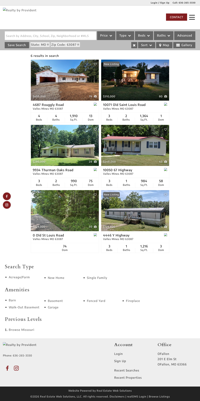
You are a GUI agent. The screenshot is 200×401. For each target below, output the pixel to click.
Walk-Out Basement (24, 307)
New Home (56, 277)
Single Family (97, 277)
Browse (21, 329)
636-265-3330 (187, 2)
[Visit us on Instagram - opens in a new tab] (7, 205)
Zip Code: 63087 (63, 44)
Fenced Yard (96, 301)
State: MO (38, 44)
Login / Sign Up (160, 2)
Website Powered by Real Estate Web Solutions (100, 390)
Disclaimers (117, 396)
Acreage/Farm (19, 277)
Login (118, 353)
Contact (176, 17)
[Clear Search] (134, 45)
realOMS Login (136, 396)
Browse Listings (159, 396)
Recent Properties (128, 377)
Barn (12, 300)
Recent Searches (126, 370)
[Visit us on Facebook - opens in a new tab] (7, 196)
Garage (53, 307)
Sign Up (120, 361)
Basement (55, 301)
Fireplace (133, 301)
